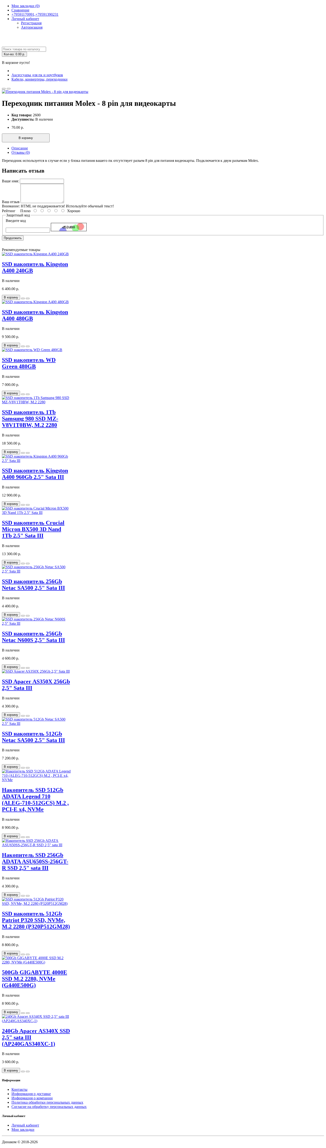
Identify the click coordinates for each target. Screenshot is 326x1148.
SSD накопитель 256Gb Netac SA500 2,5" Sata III (33, 584)
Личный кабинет (25, 1125)
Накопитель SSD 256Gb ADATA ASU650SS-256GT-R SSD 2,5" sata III (35, 861)
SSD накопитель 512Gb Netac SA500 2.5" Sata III (33, 737)
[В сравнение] (9, 88)
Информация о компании (32, 1098)
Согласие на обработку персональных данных (49, 1107)
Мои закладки (22, 1130)
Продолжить (13, 238)
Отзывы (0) (20, 152)
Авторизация (31, 27)
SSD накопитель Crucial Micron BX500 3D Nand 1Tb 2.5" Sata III (33, 529)
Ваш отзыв (11, 202)
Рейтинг (9, 211)
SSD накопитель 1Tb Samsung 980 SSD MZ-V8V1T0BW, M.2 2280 (30, 418)
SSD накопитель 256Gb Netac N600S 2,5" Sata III (33, 636)
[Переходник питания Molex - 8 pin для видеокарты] (45, 92)
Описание (19, 148)
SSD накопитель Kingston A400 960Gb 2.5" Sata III (35, 473)
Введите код (16, 221)
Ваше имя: (10, 181)
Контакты (19, 1089)
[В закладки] (4, 88)
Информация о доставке (31, 1094)
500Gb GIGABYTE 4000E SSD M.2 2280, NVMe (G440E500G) (34, 978)
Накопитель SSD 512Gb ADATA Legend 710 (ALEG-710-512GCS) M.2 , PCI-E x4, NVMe (35, 799)
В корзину (26, 138)
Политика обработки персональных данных (47, 1102)
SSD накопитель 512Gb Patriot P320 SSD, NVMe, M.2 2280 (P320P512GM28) (36, 920)
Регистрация (31, 23)
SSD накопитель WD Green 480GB (29, 363)
